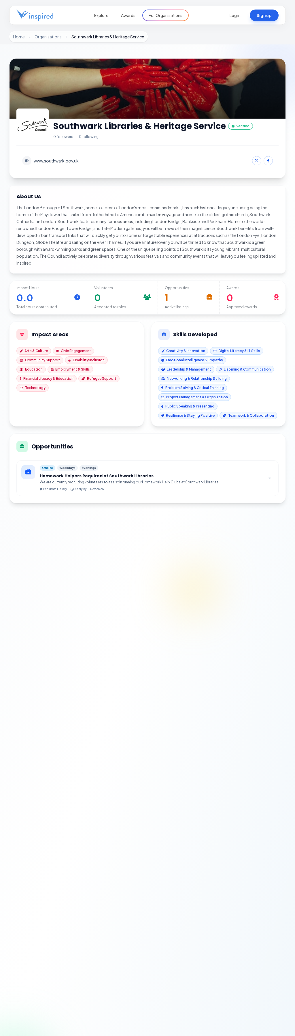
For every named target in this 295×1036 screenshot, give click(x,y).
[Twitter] (256, 160)
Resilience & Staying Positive (190, 415)
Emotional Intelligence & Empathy (194, 360)
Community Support (42, 360)
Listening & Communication (247, 369)
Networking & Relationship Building (197, 378)
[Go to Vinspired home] (34, 15)
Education (34, 369)
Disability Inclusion (89, 360)
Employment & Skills (72, 369)
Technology (35, 388)
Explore (101, 15)
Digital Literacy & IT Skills (239, 351)
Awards (128, 15)
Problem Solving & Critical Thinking (194, 388)
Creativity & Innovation (185, 351)
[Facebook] (268, 160)
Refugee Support (101, 378)
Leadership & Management (189, 369)
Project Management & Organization (197, 397)
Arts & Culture (36, 351)
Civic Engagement (76, 351)
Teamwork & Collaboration (251, 415)
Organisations (48, 36)
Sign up (264, 15)
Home (19, 36)
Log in (235, 15)
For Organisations (165, 15)
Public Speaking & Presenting (189, 406)
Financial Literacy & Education (48, 378)
